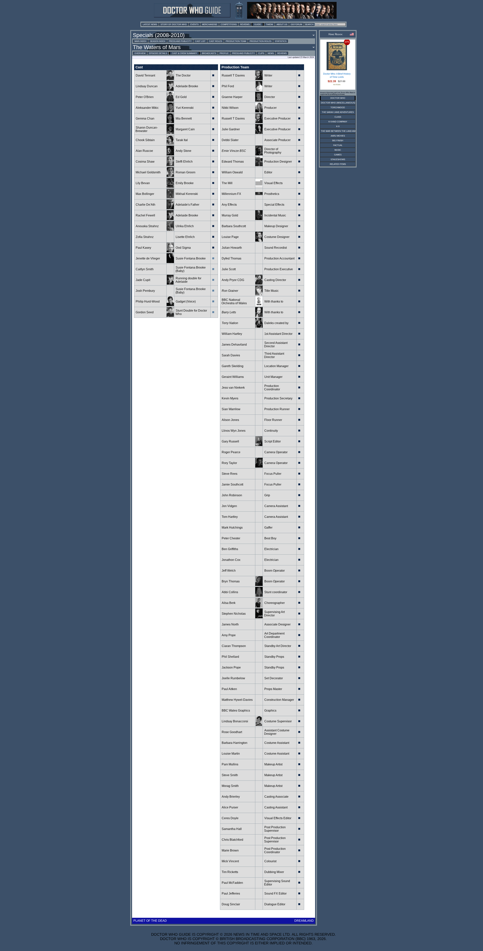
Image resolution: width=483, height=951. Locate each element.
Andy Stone (183, 150)
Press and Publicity (180, 41)
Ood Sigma (183, 247)
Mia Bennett (184, 118)
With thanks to (273, 301)
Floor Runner (273, 419)
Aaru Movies (338, 136)
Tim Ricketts (230, 872)
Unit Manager (273, 376)
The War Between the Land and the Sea (343, 131)
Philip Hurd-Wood (148, 301)
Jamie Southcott (232, 484)
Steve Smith (230, 775)
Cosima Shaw (145, 161)
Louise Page (230, 237)
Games (337, 155)
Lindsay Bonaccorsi (235, 721)
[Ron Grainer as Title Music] (259, 294)
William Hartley (232, 333)
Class (338, 117)
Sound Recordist (275, 247)
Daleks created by (276, 323)
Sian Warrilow (231, 409)
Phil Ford (228, 86)
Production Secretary (278, 398)
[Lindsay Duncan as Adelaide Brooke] (170, 89)
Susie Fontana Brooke (191, 258)
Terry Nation (230, 323)
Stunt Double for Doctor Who (191, 312)
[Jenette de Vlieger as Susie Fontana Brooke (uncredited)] (170, 262)
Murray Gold (230, 215)
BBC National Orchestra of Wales (234, 301)
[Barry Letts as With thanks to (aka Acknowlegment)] (259, 315)
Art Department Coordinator (274, 635)
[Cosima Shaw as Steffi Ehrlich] (170, 165)
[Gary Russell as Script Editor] (259, 445)
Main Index (140, 41)
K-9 (337, 126)
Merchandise (209, 24)
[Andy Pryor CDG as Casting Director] (259, 283)
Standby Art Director (277, 646)
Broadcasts (209, 53)
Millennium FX (231, 193)
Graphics (270, 710)
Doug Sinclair (231, 904)
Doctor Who (337, 98)
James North (230, 624)
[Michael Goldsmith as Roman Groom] (170, 176)
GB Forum (296, 24)
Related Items (338, 164)
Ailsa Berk (228, 602)
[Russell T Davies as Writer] (259, 79)
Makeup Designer (276, 226)
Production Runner (277, 409)
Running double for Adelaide (188, 280)
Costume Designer (276, 237)
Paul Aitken (229, 689)
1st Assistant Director (278, 333)
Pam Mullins (230, 764)
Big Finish (337, 140)
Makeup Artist (273, 764)
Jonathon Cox (231, 559)
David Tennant (145, 75)
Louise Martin (231, 753)
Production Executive (278, 269)
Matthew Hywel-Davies (237, 699)
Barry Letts (229, 312)
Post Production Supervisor (275, 829)
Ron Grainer (230, 290)
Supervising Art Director (274, 613)
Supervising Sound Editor (277, 882)
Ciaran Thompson (234, 646)
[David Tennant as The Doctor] (170, 79)
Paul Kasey (143, 247)
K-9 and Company (337, 121)
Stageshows (338, 159)
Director (269, 97)
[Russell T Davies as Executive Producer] (259, 122)
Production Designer (278, 161)
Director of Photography (272, 150)
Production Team (236, 41)
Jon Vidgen (229, 506)
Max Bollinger (145, 193)
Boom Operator (274, 570)
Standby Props (274, 656)
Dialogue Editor (274, 904)
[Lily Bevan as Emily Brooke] (170, 186)
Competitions (229, 24)
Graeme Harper (232, 97)
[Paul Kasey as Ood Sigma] (170, 251)
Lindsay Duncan (147, 86)
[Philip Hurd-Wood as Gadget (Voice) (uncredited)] (170, 305)
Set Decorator (273, 678)
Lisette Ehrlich (185, 237)
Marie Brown (230, 850)
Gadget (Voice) (186, 301)
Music (338, 150)
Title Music (271, 290)
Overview (140, 53)
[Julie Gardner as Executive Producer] (259, 132)
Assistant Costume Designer (276, 732)
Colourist (270, 861)
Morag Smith (230, 785)
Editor (268, 172)
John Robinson (232, 495)
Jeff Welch (229, 570)
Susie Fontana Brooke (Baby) (190, 269)
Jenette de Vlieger (148, 258)
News (271, 53)
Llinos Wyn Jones (233, 430)
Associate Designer (277, 624)
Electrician (271, 549)
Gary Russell (230, 441)
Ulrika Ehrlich (185, 226)
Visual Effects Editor (277, 818)
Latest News (150, 24)
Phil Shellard (230, 656)
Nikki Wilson (230, 107)
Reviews (244, 24)
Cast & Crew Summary (184, 53)
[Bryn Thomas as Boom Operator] (259, 585)
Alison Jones (230, 419)
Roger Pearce (231, 452)
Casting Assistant (276, 807)
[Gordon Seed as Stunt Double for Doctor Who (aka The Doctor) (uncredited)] (170, 315)
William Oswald (232, 172)
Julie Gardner (231, 129)
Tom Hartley (230, 516)
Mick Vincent (230, 861)
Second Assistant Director (276, 344)
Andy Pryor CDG (233, 280)
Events (194, 24)
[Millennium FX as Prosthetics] (259, 197)
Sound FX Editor (275, 893)
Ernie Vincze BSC (234, 150)
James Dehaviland (234, 344)
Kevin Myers (230, 398)
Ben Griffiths (230, 549)
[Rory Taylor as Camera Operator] (259, 466)
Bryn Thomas (231, 581)
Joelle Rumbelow (233, 678)
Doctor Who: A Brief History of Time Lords (337, 76)
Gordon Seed (145, 312)
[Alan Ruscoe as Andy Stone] (170, 154)
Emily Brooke (185, 183)
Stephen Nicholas (234, 613)
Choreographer (274, 602)
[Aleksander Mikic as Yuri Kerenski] (170, 111)
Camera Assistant (276, 506)
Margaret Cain (185, 129)
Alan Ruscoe (144, 150)
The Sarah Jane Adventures (338, 112)
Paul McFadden (232, 882)
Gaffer (268, 527)
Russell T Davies (233, 75)
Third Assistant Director (274, 355)
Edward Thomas (233, 161)
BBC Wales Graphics (236, 710)
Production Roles (260, 41)
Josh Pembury (145, 290)
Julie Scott (229, 269)
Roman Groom (185, 172)
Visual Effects (273, 183)
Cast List (200, 41)
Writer (268, 75)
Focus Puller (272, 473)
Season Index (157, 41)
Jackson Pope (231, 667)
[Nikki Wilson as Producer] (259, 111)
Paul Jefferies (231, 893)
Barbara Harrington (234, 742)
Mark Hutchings (232, 527)
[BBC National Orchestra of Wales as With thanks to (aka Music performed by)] (259, 305)
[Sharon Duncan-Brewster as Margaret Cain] (170, 132)
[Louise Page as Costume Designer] (259, 240)
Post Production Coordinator (275, 850)
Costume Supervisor (278, 721)
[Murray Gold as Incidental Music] (259, 219)
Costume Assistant (276, 742)
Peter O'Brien (145, 97)
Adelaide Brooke (187, 86)
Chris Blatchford (232, 839)
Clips (261, 53)
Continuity (271, 430)
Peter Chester (231, 538)
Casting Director (275, 280)
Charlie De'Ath (145, 204)
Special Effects (274, 204)
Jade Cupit (143, 280)
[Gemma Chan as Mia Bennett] (170, 122)
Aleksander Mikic (147, 107)
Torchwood (338, 107)
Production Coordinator (272, 387)
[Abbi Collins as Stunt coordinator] (259, 595)
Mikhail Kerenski (187, 193)
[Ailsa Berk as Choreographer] (259, 606)
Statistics (280, 41)
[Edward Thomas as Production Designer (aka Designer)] (259, 165)
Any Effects (229, 204)
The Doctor (183, 75)
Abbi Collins (230, 592)
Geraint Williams (233, 376)
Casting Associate (276, 796)
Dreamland (304, 920)
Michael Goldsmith (148, 172)
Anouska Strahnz (147, 226)
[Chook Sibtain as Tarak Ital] (170, 143)
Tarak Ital (182, 140)
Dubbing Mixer (274, 872)
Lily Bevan (143, 183)
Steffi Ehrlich (184, 161)
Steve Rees (229, 473)
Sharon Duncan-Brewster (146, 129)
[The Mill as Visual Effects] (259, 186)
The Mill (227, 183)
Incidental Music (275, 215)
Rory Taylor (229, 463)
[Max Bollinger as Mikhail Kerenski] (170, 197)
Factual (337, 145)
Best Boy (270, 538)
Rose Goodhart (232, 732)
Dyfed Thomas (231, 258)
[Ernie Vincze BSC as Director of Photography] (259, 154)
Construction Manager (279, 699)
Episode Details (158, 53)
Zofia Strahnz (145, 237)
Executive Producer (277, 118)
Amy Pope (229, 635)
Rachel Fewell (145, 215)
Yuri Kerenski (185, 107)
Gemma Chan (145, 118)
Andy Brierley (231, 796)
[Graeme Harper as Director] (259, 100)
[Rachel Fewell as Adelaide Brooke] (170, 219)
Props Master (273, 689)
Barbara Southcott (234, 226)
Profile (224, 53)
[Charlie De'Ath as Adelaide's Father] (170, 208)
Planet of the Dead (150, 920)
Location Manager (276, 366)
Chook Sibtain (145, 140)
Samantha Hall (232, 829)
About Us (282, 24)
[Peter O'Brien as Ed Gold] (170, 100)
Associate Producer (277, 140)
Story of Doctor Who (174, 24)
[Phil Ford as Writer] (259, 89)
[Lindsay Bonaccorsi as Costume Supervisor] (259, 724)
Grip (267, 495)
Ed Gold (181, 97)
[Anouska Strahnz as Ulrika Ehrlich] (170, 229)
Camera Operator (276, 452)
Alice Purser (230, 807)
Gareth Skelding (232, 366)
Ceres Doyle (230, 818)
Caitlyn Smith (145, 269)
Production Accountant (279, 258)
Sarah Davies (231, 355)
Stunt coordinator (275, 592)
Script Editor (272, 441)
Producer (270, 107)
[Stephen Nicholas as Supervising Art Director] (259, 617)
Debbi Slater (230, 140)
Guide (257, 24)
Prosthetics (271, 193)
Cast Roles (215, 41)
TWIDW (269, 24)
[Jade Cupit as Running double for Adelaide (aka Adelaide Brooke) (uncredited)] (170, 283)
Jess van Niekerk (233, 387)
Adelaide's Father (187, 204)
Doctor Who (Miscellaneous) (338, 103)
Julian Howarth (232, 247)
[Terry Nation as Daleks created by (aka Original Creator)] (259, 326)
